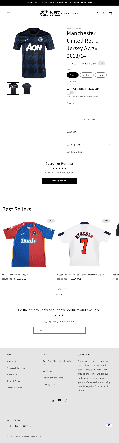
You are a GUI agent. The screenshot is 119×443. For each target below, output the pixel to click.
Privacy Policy (13, 374)
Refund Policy (13, 381)
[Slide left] (53, 289)
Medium (87, 75)
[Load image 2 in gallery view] (27, 89)
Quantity (70, 103)
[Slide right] (66, 289)
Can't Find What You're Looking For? (57, 363)
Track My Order (49, 384)
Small (72, 75)
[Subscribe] (82, 330)
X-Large (73, 81)
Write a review (59, 180)
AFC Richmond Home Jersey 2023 (16, 275)
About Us (11, 361)
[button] (9, 13)
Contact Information (17, 368)
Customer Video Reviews (54, 377)
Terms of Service (14, 387)
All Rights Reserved (34, 436)
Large (100, 75)
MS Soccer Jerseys (20, 436)
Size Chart (71, 131)
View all (59, 294)
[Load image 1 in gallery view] (13, 89)
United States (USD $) (19, 426)
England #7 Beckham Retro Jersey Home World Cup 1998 (81, 275)
